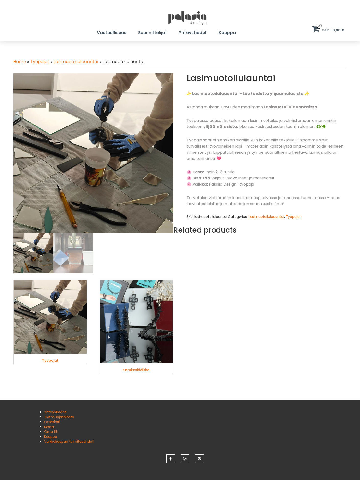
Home (19, 61)
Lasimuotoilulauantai (76, 61)
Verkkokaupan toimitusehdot (69, 441)
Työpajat (39, 61)
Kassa (49, 426)
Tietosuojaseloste (59, 417)
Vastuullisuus (111, 33)
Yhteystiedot (193, 33)
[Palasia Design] (180, 17)
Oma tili (51, 431)
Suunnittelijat (152, 33)
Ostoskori (52, 421)
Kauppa (227, 33)
